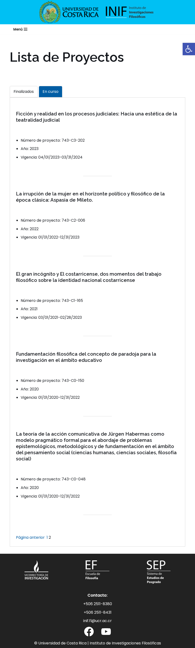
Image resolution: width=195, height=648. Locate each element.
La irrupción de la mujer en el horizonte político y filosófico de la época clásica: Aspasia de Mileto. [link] (90, 197)
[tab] (24, 91)
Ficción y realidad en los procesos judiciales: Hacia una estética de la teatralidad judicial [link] (96, 117)
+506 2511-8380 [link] (97, 604)
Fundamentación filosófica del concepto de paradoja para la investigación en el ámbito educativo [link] (86, 357)
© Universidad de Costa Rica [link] (60, 643)
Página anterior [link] (30, 537)
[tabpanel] (97, 325)
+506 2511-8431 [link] (98, 612)
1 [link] (47, 537)
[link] (189, 49)
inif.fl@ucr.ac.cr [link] (97, 620)
